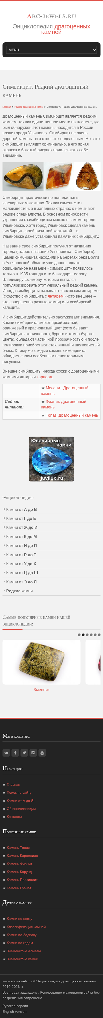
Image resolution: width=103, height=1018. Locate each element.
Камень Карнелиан (22, 856)
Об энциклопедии (21, 809)
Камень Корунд (19, 872)
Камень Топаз (18, 848)
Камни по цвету (19, 919)
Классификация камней (26, 927)
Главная (6, 107)
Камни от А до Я (20, 801)
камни (19, 591)
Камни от (21, 509)
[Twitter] (24, 753)
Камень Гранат (19, 888)
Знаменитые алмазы (24, 951)
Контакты (14, 817)
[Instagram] (33, 753)
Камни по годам (20, 943)
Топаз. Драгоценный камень (72, 415)
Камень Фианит (19, 864)
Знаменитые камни (22, 959)
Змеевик (42, 690)
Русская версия (15, 1006)
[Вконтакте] (6, 753)
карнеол (44, 377)
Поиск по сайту (19, 792)
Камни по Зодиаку (21, 935)
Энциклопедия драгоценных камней (66, 981)
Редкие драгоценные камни (28, 107)
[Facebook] (15, 753)
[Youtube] (42, 753)
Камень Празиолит (22, 880)
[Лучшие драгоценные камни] (51, 459)
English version (14, 1012)
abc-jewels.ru (51, 15)
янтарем (56, 296)
